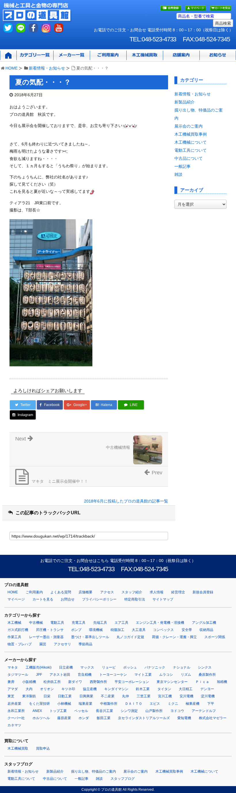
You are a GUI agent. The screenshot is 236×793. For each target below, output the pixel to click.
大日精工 (186, 689)
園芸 (42, 644)
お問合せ (68, 599)
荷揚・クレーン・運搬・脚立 (174, 637)
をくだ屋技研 (39, 704)
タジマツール (17, 675)
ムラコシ (166, 675)
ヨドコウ (177, 711)
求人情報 (156, 592)
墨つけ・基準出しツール (90, 637)
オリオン (47, 689)
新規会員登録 (203, 592)
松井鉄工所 (52, 682)
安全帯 (187, 630)
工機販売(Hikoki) (39, 667)
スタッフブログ (123, 779)
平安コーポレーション (132, 682)
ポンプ (76, 630)
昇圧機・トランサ (50, 630)
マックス (87, 667)
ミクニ (173, 704)
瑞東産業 (85, 704)
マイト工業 (143, 675)
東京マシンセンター (172, 682)
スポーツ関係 (214, 637)
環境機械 (96, 630)
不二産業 (108, 696)
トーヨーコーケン (113, 675)
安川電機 (186, 696)
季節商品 (85, 644)
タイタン (164, 689)
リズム (186, 675)
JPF (39, 675)
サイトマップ (163, 599)
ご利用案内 (34, 592)
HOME (11, 68)
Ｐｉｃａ (202, 682)
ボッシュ (130, 667)
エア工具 (121, 623)
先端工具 (100, 623)
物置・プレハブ (19, 644)
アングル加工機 (204, 623)
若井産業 (14, 704)
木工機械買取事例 (190, 134)
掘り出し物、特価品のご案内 (93, 771)
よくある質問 (60, 592)
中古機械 (36, 623)
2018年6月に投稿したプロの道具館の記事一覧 (126, 501)
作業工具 (14, 637)
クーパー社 (16, 718)
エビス (155, 704)
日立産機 (66, 667)
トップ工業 (58, 711)
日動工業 (65, 696)
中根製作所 (108, 704)
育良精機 (85, 675)
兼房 (10, 682)
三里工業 (144, 696)
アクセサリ (62, 644)
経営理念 (178, 592)
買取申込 (43, 748)
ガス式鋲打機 (17, 630)
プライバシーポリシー (99, 599)
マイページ (16, 599)
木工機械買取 (17, 748)
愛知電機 (184, 718)
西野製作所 (98, 682)
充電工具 (78, 623)
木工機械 (14, 623)
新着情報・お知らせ (47, 68)
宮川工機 (165, 696)
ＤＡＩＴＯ (133, 704)
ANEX (37, 711)
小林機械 (64, 704)
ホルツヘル (41, 718)
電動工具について (190, 150)
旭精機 (222, 682)
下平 (210, 704)
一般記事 (182, 166)
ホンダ (84, 718)
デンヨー (207, 689)
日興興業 (86, 696)
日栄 (46, 696)
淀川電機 (208, 696)
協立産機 (90, 689)
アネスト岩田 (60, 675)
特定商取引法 (134, 599)
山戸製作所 (154, 711)
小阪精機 (29, 682)
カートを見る (43, 599)
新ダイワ (75, 682)
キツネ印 (68, 689)
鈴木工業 (143, 689)
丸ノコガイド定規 (130, 637)
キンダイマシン (116, 689)
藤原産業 (64, 718)
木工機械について (190, 142)
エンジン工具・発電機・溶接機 (160, 623)
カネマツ (14, 725)
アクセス (107, 592)
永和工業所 (16, 711)
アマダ (12, 689)
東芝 (10, 696)
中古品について (188, 158)
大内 (29, 689)
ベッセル (81, 711)
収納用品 (206, 630)
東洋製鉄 (29, 696)
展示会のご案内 (188, 126)
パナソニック (154, 667)
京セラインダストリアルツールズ (144, 718)
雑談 (178, 174)
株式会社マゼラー (213, 718)
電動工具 (57, 623)
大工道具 (139, 630)
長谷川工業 (104, 711)
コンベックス (163, 630)
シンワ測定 (129, 711)
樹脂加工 (117, 630)
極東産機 (192, 704)
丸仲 (125, 696)
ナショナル (181, 667)
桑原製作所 (207, 675)
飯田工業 (104, 718)
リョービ (109, 667)
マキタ (12, 667)
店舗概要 (85, 592)
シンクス (205, 667)
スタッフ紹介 (131, 592)
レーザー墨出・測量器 (46, 637)
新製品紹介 (184, 102)
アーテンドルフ (204, 711)
